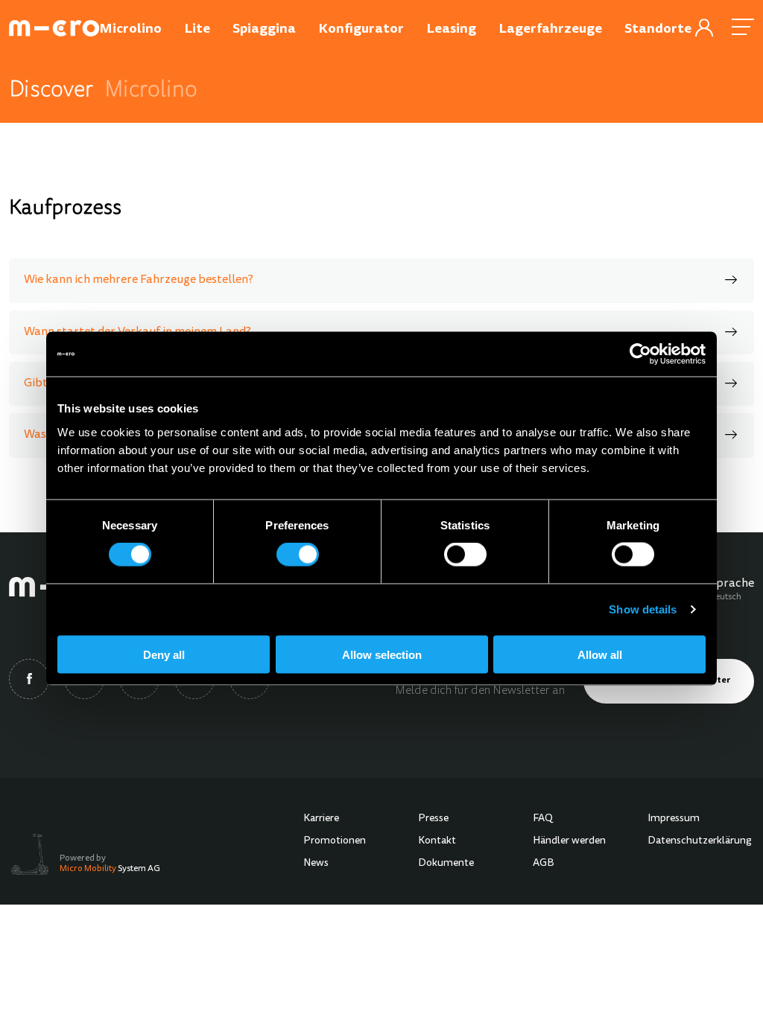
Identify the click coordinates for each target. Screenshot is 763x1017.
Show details (643, 609)
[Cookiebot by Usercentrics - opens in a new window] (640, 354)
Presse (433, 819)
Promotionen (334, 841)
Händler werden (569, 841)
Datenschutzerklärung (700, 841)
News (316, 863)
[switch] (297, 555)
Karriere (321, 819)
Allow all (599, 654)
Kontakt (437, 841)
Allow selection (382, 654)
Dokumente (446, 863)
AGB (543, 863)
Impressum (674, 819)
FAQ (543, 819)
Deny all (164, 654)
